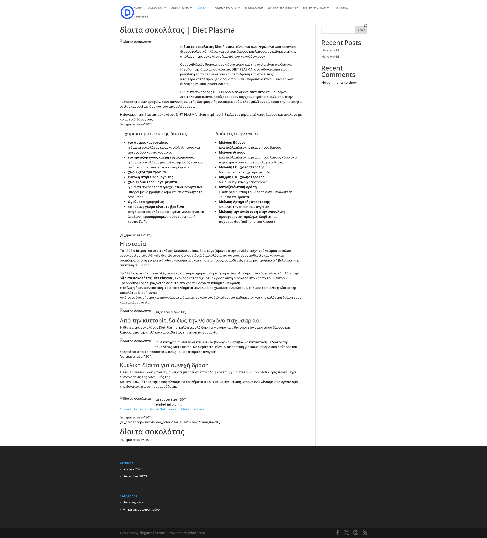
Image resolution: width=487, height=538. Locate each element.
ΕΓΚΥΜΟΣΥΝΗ (254, 7)
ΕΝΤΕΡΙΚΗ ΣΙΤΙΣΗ (314, 7)
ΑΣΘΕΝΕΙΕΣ (141, 16)
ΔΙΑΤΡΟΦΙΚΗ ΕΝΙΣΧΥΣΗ (283, 7)
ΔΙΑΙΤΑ (201, 7)
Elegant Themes (152, 533)
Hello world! (330, 50)
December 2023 (135, 476)
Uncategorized (134, 502)
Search (361, 30)
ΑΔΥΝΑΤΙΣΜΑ (180, 7)
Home (138, 7)
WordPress (196, 533)
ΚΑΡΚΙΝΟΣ (341, 7)
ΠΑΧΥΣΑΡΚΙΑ (154, 7)
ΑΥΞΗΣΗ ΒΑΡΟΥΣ (225, 7)
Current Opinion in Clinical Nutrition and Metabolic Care (162, 409)
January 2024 (132, 469)
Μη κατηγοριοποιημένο (141, 509)
